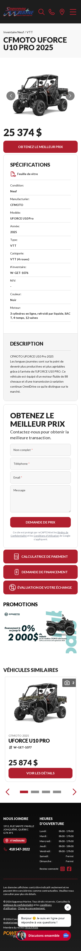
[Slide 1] (24, 792)
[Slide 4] (57, 792)
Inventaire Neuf (13, 32)
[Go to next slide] (70, 95)
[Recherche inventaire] (41, 11)
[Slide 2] (35, 792)
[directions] (62, 11)
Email (18, 477)
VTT (30, 32)
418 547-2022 (19, 849)
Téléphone (22, 463)
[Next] (73, 792)
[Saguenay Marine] (18, 11)
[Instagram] (62, 868)
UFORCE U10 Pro (29, 741)
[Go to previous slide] (10, 95)
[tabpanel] (57, 846)
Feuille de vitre (27, 174)
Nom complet (23, 450)
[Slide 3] (46, 792)
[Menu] (73, 12)
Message (19, 490)
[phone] (52, 11)
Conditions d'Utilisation (46, 535)
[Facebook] (69, 868)
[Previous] (7, 792)
